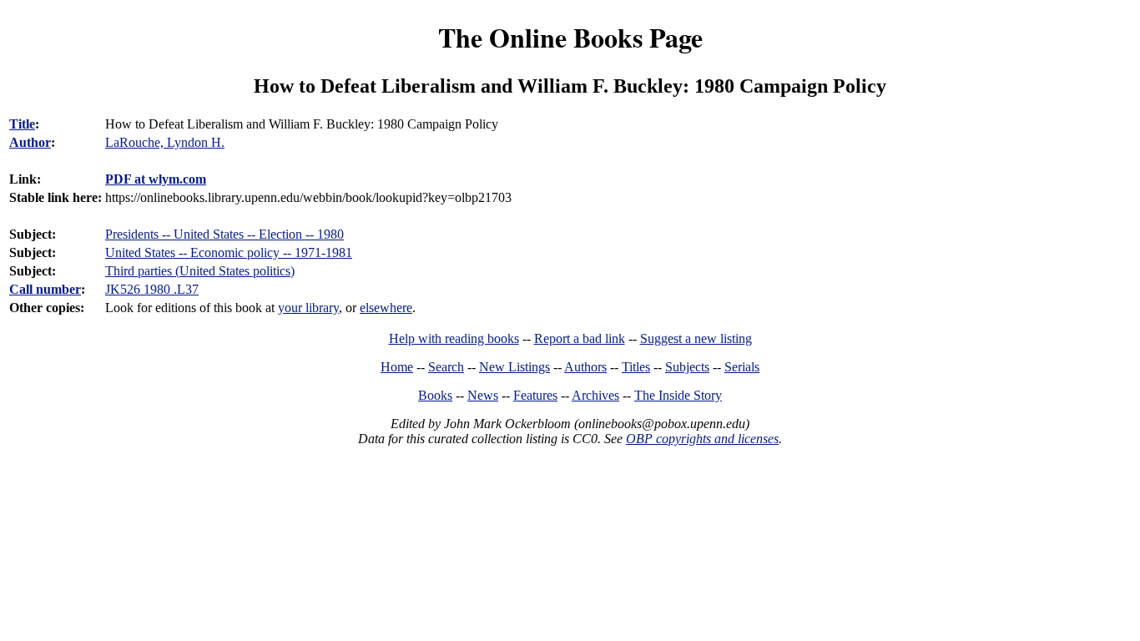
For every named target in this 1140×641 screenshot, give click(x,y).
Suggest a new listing (696, 338)
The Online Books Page (570, 37)
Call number (45, 289)
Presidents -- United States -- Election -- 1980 (224, 234)
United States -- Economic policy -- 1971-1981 (228, 252)
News (482, 395)
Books (435, 395)
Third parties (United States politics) (200, 271)
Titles (636, 367)
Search (446, 367)
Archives (595, 395)
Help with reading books (454, 338)
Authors (585, 367)
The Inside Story (678, 395)
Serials (741, 367)
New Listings (514, 367)
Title (22, 124)
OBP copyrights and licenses (702, 439)
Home (397, 367)
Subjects (687, 367)
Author (30, 142)
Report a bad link (579, 338)
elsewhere (386, 307)
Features (535, 395)
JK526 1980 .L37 (152, 289)
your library (308, 307)
